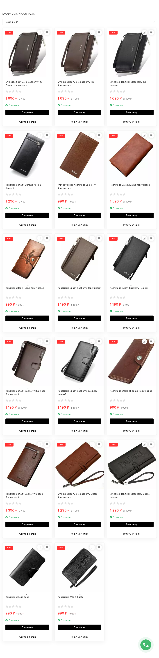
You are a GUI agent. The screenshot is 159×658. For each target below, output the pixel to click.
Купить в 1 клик (27, 122)
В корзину (27, 112)
